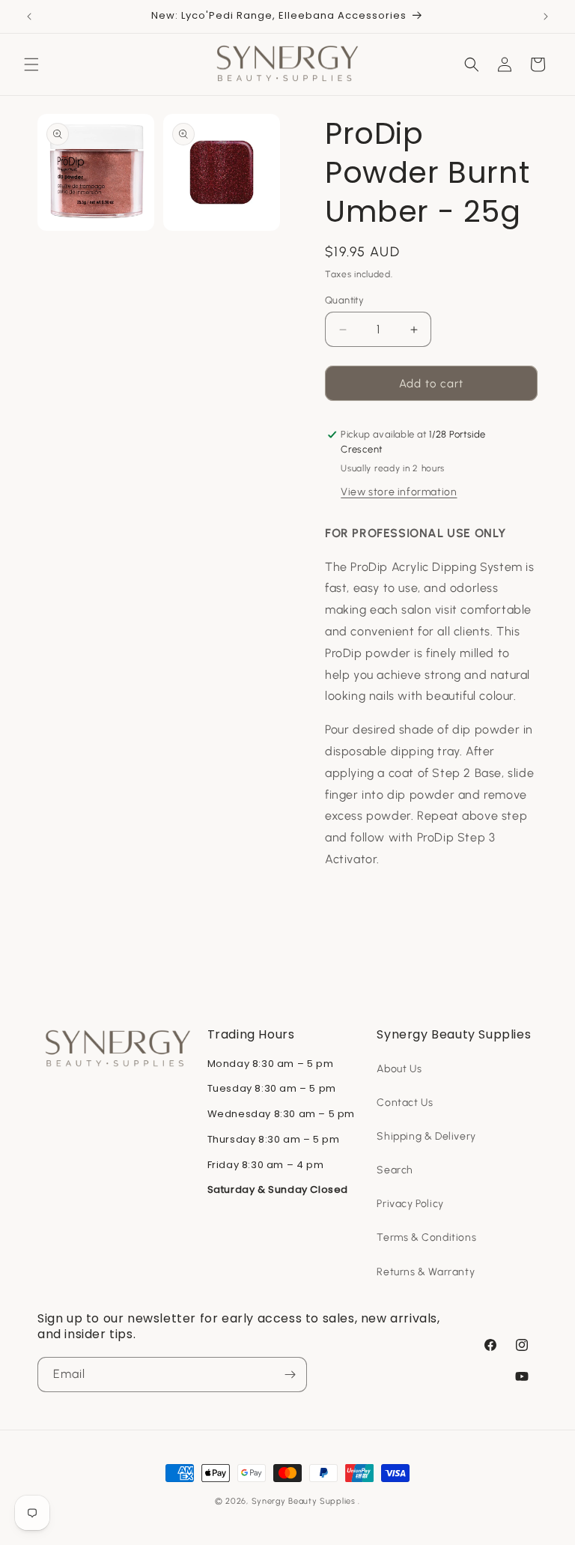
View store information (399, 492)
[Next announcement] (545, 16)
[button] (31, 64)
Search (395, 1170)
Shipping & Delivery (426, 1136)
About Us (399, 1068)
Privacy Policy (410, 1203)
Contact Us (405, 1102)
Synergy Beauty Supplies (304, 1501)
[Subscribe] (289, 1374)
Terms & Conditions (426, 1237)
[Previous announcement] (29, 16)
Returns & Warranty (426, 1272)
